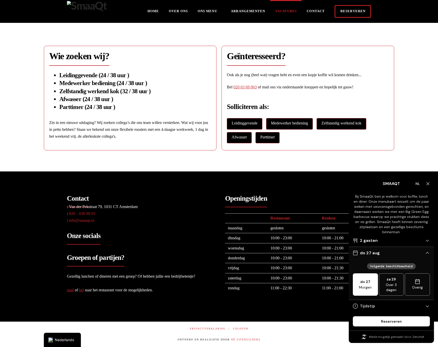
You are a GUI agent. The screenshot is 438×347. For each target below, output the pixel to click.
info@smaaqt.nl (80, 220)
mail (70, 290)
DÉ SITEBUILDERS (246, 339)
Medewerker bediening (289, 123)
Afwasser (239, 137)
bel (81, 290)
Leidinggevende (245, 123)
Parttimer (267, 137)
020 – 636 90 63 (81, 213)
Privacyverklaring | (210, 328)
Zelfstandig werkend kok (341, 123)
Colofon (240, 328)
